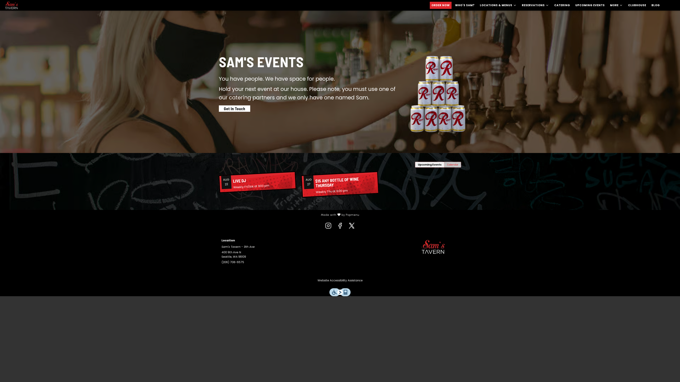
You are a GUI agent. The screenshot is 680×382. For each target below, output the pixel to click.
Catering (562, 5)
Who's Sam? (465, 5)
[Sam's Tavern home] (19, 5)
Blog (655, 5)
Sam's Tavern (433, 247)
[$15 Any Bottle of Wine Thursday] (340, 184)
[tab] (429, 164)
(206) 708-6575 (233, 262)
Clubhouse (637, 5)
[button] (498, 5)
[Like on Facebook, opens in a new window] (340, 227)
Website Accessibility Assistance (340, 280)
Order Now (441, 5)
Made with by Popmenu (181, 215)
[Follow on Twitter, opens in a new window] (351, 227)
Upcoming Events (590, 5)
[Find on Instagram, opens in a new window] (328, 227)
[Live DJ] (257, 182)
